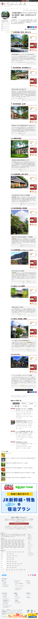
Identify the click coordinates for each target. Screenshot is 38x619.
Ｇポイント (29, 539)
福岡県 (7, 570)
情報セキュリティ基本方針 (15, 613)
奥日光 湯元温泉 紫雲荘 (20, 318)
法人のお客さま (4, 593)
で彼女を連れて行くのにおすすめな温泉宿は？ (26, 62)
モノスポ (29, 547)
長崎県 (11, 570)
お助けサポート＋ (17, 582)
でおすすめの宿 (22, 98)
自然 (29, 437)
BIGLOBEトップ (4, 614)
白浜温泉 (2, 545)
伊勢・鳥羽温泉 (6, 547)
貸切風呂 (17, 416)
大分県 (16, 570)
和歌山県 (21, 563)
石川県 (10, 559)
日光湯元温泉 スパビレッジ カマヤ (23, 249)
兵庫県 (15, 563)
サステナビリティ (17, 597)
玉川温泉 (19, 546)
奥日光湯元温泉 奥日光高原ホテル (22, 67)
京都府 (10, 563)
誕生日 (17, 428)
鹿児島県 (22, 570)
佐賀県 (9, 570)
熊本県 (14, 570)
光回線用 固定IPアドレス (6, 600)
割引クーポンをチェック (34, 50)
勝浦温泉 (5, 545)
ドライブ (26, 437)
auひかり (4, 583)
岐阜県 (10, 561)
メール (28, 596)
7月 (16, 437)
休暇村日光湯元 (17, 138)
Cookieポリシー (19, 611)
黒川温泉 (9, 546)
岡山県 (13, 565)
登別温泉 (6, 539)
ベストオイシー (30, 546)
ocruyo (29, 542)
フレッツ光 (4, 597)
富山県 (8, 559)
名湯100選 (31, 416)
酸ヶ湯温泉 (15, 546)
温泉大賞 (28, 582)
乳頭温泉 (20, 539)
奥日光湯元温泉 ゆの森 (19, 103)
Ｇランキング (30, 540)
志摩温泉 (10, 547)
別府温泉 (5, 546)
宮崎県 (19, 570)
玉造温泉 (19, 545)
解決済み (31, 403)
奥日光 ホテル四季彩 (19, 286)
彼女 (2, 26)
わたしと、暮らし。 (31, 544)
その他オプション (17, 589)
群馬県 (10, 553)
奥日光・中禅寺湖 (18, 413)
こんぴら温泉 (12, 545)
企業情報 (15, 593)
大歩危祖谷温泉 (15, 547)
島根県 (10, 565)
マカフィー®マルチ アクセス (7, 605)
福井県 (13, 559)
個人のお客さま (4, 578)
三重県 (15, 561)
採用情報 (16, 600)
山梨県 (8, 557)
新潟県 (13, 557)
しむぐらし (29, 583)
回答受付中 (24, 403)
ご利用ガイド (30, 536)
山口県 (18, 565)
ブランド (16, 596)
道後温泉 (9, 545)
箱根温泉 (2, 547)
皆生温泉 (23, 545)
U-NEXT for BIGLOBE (18, 588)
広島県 (15, 565)
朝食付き (21, 416)
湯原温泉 (2, 546)
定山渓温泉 (2, 539)
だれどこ (29, 541)
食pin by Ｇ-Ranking (31, 554)
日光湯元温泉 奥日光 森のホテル (22, 32)
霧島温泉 (12, 546)
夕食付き (24, 416)
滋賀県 (8, 563)
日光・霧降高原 (30, 434)
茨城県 (13, 553)
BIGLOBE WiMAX (5, 586)
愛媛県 (13, 567)
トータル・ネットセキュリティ (19, 586)
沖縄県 (24, 570)
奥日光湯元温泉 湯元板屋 (20, 208)
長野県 (10, 557)
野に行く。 (29, 548)
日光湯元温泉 (29, 425)
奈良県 (18, 563)
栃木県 (30, 411)
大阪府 (13, 563)
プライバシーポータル (12, 611)
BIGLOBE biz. (5, 594)
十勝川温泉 (9, 539)
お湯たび (29, 543)
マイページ (29, 594)
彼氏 (2, 28)
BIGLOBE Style (17, 601)
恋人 (2, 24)
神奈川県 (16, 555)
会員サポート (29, 597)
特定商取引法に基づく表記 (6, 613)
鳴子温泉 (23, 539)
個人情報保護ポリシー (5, 611)
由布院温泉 (19, 547)
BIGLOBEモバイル (6, 584)
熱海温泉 (22, 547)
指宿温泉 (2, 548)
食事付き (27, 416)
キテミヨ (29, 545)
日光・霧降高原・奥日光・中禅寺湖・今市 (27, 413)
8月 (18, 437)
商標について (22, 613)
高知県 (15, 567)
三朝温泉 (16, 545)
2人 (2, 30)
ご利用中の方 (28, 593)
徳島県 (8, 567)
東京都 (13, 555)
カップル (2, 22)
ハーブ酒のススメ (30, 555)
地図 (31, 41)
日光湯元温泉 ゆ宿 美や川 (21, 174)
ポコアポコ (17, 354)
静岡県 (8, 561)
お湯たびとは (30, 535)
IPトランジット (5, 604)
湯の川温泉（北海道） (15, 539)
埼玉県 (8, 555)
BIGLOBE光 (5, 582)
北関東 (27, 411)
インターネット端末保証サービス (19, 584)
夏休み (23, 437)
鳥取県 (8, 565)
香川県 (10, 567)
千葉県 (10, 555)
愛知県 (13, 561)
